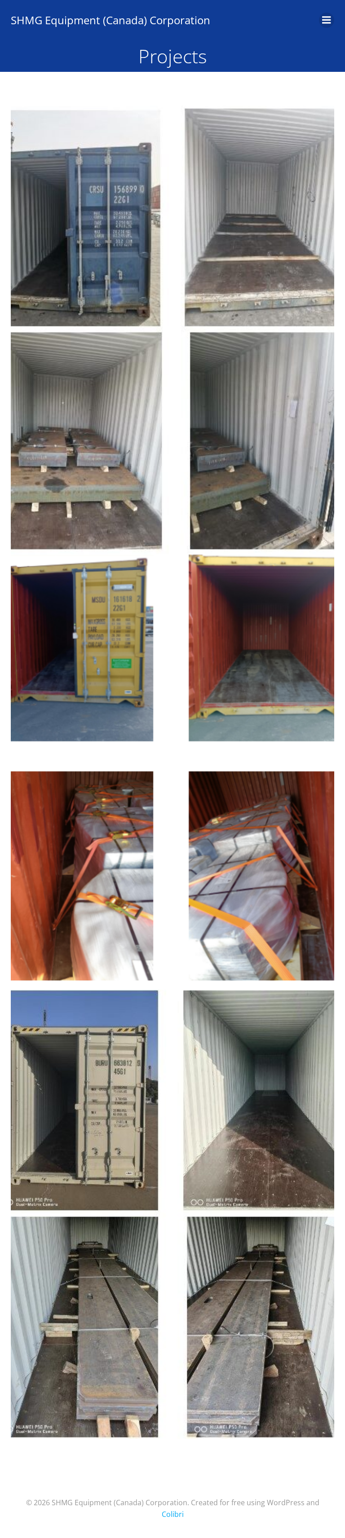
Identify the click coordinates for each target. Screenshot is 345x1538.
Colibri (173, 1514)
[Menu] (326, 20)
